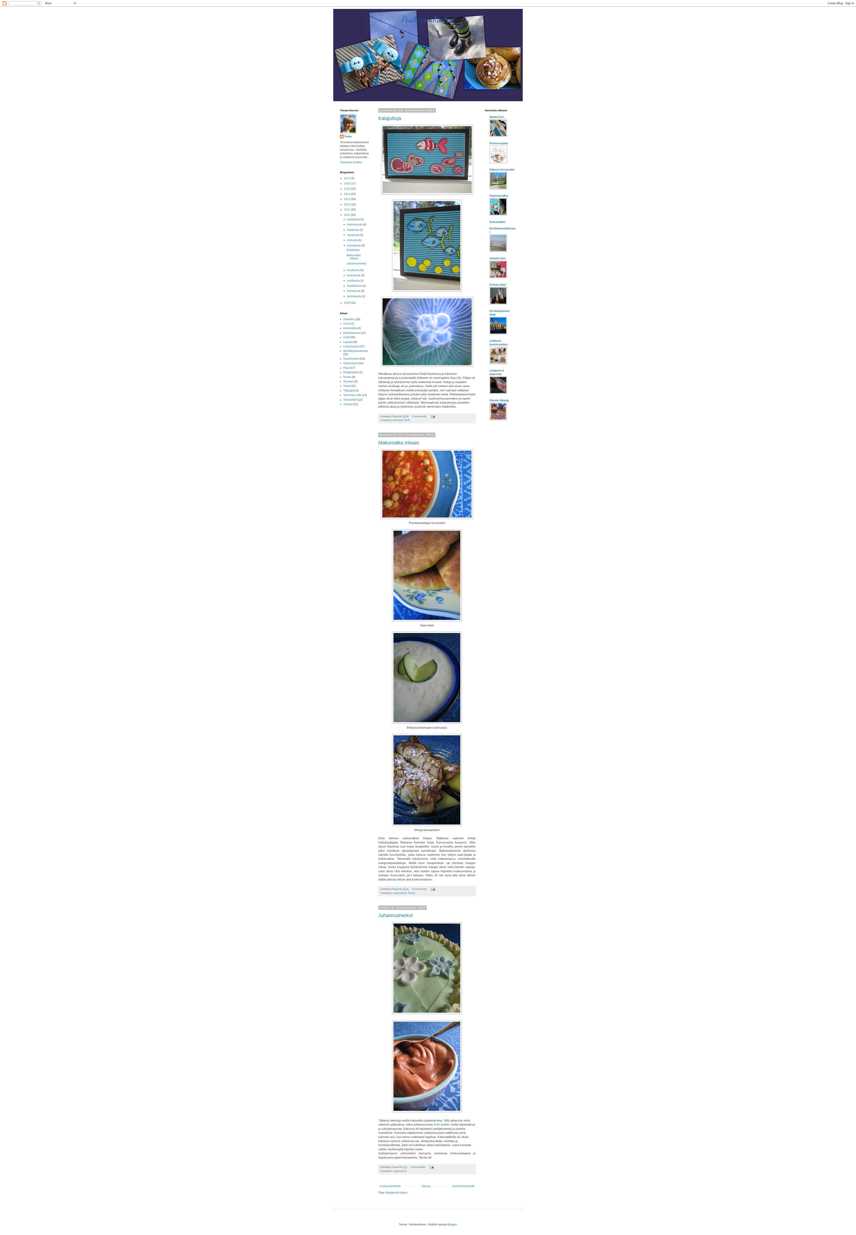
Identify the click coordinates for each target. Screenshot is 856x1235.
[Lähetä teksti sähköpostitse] (433, 416)
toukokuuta (354, 275)
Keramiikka (350, 328)
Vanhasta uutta (352, 395)
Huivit (346, 323)
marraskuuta (355, 224)
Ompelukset (350, 363)
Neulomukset (351, 358)
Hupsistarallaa (499, 195)
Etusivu (426, 1186)
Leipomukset (400, 893)
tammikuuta (354, 296)
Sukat (346, 386)
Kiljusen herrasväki (502, 169)
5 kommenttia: (420, 416)
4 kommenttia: (418, 1167)
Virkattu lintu (498, 258)
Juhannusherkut (395, 915)
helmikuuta (354, 291)
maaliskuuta (354, 285)
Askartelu (398, 420)
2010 (347, 214)
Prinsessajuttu (499, 143)
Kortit (407, 420)
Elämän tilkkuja (499, 400)
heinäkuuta (354, 245)
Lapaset (348, 342)
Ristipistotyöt (351, 372)
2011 (347, 209)
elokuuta (352, 240)
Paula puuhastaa (428, 19)
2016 (347, 183)
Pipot (346, 367)
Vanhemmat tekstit (463, 1186)
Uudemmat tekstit (389, 1186)
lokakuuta (353, 229)
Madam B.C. (497, 117)
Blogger (452, 1224)
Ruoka (411, 893)
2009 (347, 302)
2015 (347, 188)
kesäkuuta (353, 270)
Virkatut (347, 404)
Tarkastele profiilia (351, 162)
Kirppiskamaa (351, 332)
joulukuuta (353, 219)
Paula (348, 136)
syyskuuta (353, 235)
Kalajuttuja (389, 118)
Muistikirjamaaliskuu (355, 351)
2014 (347, 194)
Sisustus (348, 381)
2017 (347, 178)
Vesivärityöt (350, 399)
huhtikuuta (353, 280)
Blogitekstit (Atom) (396, 1192)
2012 (347, 204)
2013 (347, 199)
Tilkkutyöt (349, 390)
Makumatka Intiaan (398, 442)
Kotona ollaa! (498, 284)
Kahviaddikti (442, 1124)
